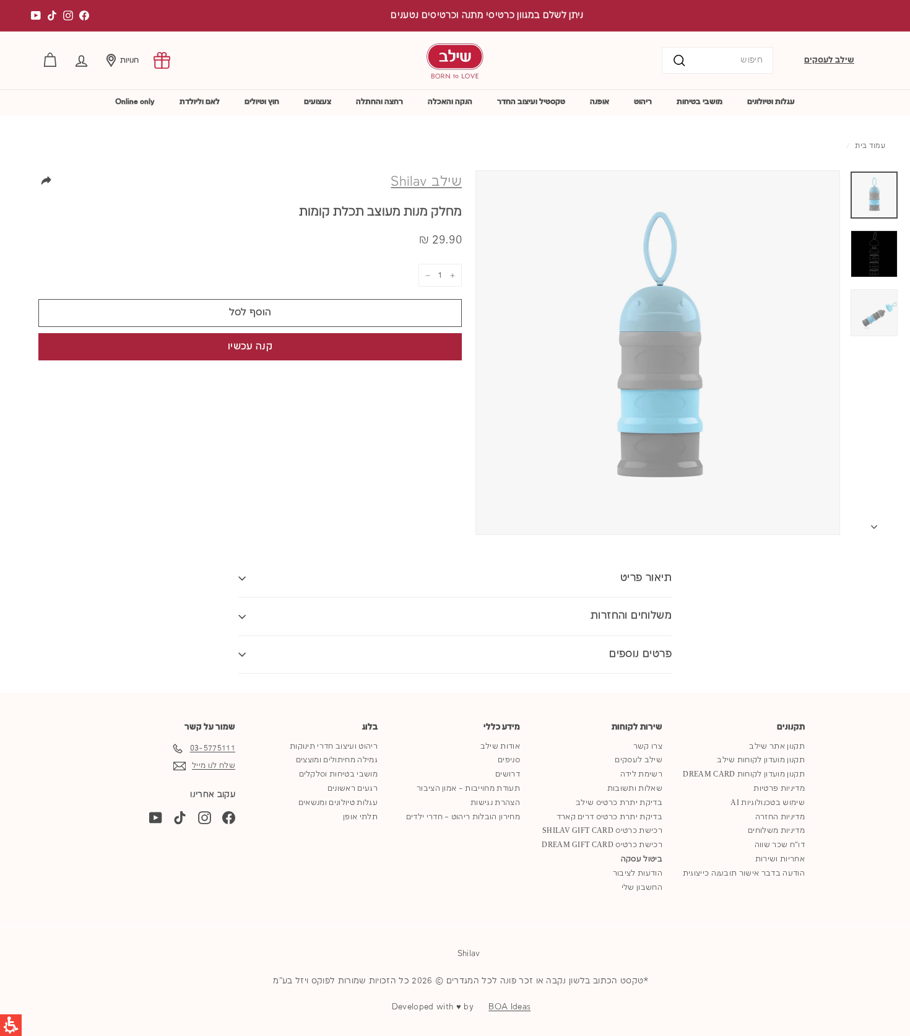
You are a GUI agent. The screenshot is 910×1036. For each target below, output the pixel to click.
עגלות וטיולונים (771, 102)
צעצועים (317, 102)
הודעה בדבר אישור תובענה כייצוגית (744, 873)
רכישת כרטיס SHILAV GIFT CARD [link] (602, 831)
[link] (162, 60)
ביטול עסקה (641, 859)
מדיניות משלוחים (776, 831)
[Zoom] (657, 352)
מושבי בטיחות (699, 102)
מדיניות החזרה (780, 817)
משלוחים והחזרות (631, 616)
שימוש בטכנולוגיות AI (767, 803)
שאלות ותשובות (634, 789)
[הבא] (874, 524)
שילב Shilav (426, 182)
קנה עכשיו (250, 347)
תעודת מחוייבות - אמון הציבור (468, 789)
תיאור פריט (646, 578)
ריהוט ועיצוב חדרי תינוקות (334, 746)
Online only (135, 102)
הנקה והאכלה (450, 102)
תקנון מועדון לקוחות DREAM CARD (744, 774)
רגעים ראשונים (352, 789)
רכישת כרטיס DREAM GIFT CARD (602, 845)
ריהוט (643, 102)
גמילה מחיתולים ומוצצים (337, 760)
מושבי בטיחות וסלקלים (338, 774)
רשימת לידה (641, 774)
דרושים (507, 774)
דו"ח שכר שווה (780, 845)
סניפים (509, 760)
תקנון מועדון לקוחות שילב (761, 760)
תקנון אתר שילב (777, 746)
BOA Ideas (509, 1007)
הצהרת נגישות (495, 803)
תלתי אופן (360, 817)
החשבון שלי (642, 888)
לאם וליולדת (200, 102)
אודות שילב (500, 746)
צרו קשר (647, 746)
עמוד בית (870, 146)
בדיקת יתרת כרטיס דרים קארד (609, 817)
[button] (81, 60)
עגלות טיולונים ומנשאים (338, 803)
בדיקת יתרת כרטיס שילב (619, 803)
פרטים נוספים (640, 654)
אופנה (599, 102)
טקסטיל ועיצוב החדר (531, 102)
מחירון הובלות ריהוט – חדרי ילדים (463, 817)
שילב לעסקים (829, 60)
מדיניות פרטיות (779, 789)
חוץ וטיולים (262, 102)
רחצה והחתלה (379, 102)
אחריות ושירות (780, 859)
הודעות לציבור (637, 873)
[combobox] (717, 60)
